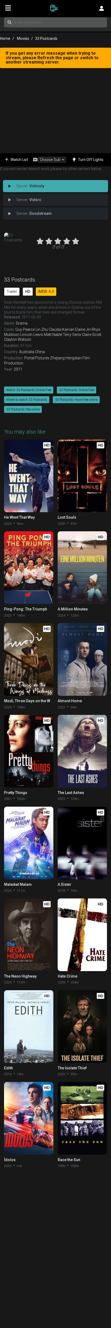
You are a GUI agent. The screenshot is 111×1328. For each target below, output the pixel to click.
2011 (18, 369)
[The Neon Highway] (28, 934)
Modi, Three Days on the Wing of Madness (41, 701)
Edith (8, 1068)
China (40, 352)
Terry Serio (72, 334)
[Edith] (28, 1026)
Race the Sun (69, 1160)
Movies (23, 38)
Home (5, 38)
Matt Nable (53, 334)
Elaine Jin (83, 329)
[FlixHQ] (55, 8)
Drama (21, 323)
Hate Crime (67, 976)
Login (101, 8)
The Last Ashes (71, 793)
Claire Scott (91, 334)
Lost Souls (67, 517)
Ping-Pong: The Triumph (25, 609)
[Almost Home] (82, 659)
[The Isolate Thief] (82, 1026)
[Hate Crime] (82, 934)
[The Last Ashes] (82, 751)
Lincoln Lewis (31, 334)
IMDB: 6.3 (46, 291)
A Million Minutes (73, 609)
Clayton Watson (17, 339)
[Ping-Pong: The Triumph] (28, 567)
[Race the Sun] (82, 1118)
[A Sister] (82, 843)
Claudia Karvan (61, 329)
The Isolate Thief (72, 1068)
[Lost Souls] (82, 476)
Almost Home (70, 701)
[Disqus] (55, 1241)
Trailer (11, 291)
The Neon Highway (20, 976)
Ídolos (10, 1160)
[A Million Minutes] (82, 567)
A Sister (64, 884)
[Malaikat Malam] (28, 843)
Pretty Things (15, 793)
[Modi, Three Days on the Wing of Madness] (28, 659)
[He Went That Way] (28, 476)
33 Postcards (19, 279)
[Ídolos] (28, 1118)
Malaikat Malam (18, 884)
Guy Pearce (25, 329)
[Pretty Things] (28, 751)
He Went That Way (19, 517)
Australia (26, 352)
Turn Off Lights (90, 159)
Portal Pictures (36, 358)
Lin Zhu (42, 329)
